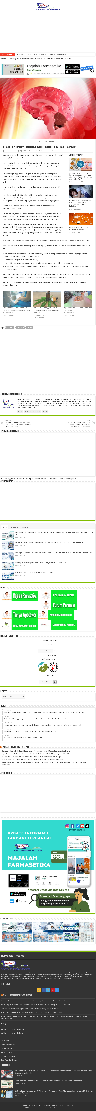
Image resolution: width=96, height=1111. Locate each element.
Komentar (25, 527)
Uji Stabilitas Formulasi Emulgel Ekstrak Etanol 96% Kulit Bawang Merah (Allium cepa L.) (32, 757)
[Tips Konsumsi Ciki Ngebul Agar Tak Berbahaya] (78, 299)
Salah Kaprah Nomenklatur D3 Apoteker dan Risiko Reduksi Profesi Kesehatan (48, 1081)
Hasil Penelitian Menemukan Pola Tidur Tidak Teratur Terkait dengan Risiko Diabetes (80, 203)
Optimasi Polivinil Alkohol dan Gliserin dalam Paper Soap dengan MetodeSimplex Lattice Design (36, 751)
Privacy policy (36, 1105)
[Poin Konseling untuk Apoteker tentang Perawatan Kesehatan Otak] (17, 299)
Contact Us (69, 1105)
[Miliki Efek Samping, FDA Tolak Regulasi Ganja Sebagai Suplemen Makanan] (48, 299)
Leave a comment (47, 151)
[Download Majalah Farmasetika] (48, 69)
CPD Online (5, 1041)
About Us (26, 1105)
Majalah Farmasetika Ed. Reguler (12, 1029)
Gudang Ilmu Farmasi (8, 1056)
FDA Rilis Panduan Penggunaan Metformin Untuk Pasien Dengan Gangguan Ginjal (18, 423)
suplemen (20, 328)
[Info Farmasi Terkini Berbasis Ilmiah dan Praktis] (48, 6)
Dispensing (12, 59)
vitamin (29, 328)
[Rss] (39, 990)
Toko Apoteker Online (9, 1060)
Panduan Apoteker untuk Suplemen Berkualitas (79, 228)
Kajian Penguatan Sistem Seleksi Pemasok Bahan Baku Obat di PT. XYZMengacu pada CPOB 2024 (36, 754)
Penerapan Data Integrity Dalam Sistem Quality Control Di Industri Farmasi (42, 563)
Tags (33, 527)
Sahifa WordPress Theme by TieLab (58, 1108)
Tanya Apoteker (6, 1052)
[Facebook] (44, 990)
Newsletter (5, 1037)
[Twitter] (48, 990)
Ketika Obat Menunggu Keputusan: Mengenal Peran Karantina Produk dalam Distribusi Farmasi (49, 542)
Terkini (4, 527)
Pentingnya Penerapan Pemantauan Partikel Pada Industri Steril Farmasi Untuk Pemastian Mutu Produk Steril (54, 553)
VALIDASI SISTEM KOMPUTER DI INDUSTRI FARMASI (35, 54)
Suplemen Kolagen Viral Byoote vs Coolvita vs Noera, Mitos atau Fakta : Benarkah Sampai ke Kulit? (80, 176)
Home (4, 59)
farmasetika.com (10, 151)
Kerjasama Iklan (57, 1105)
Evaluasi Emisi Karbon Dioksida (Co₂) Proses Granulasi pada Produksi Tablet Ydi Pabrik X (33, 759)
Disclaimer (46, 1105)
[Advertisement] (48, 29)
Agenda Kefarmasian (8, 1048)
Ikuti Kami (5, 984)
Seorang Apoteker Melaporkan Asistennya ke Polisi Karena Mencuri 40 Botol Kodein (78, 423)
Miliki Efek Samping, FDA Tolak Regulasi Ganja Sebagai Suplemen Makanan (46, 310)
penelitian (10, 328)
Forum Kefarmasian (8, 1045)
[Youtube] (53, 990)
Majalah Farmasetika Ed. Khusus (12, 1033)
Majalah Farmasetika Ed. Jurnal (16, 747)
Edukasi (20, 59)
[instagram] (57, 990)
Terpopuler (14, 527)
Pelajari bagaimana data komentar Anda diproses (58, 479)
